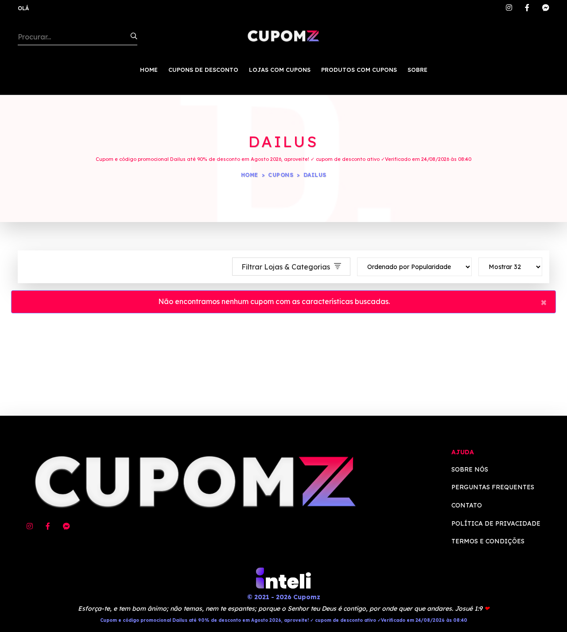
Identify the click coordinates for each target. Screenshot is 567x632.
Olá (23, 8)
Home (249, 175)
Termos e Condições (487, 541)
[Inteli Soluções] (283, 577)
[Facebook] (527, 8)
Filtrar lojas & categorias (286, 266)
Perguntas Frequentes (492, 487)
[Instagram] (509, 8)
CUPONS (280, 175)
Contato (466, 505)
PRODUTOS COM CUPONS (359, 69)
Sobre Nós (469, 469)
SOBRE (417, 69)
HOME (149, 69)
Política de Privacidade (495, 523)
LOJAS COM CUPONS (280, 69)
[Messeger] (545, 8)
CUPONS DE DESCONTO (203, 69)
